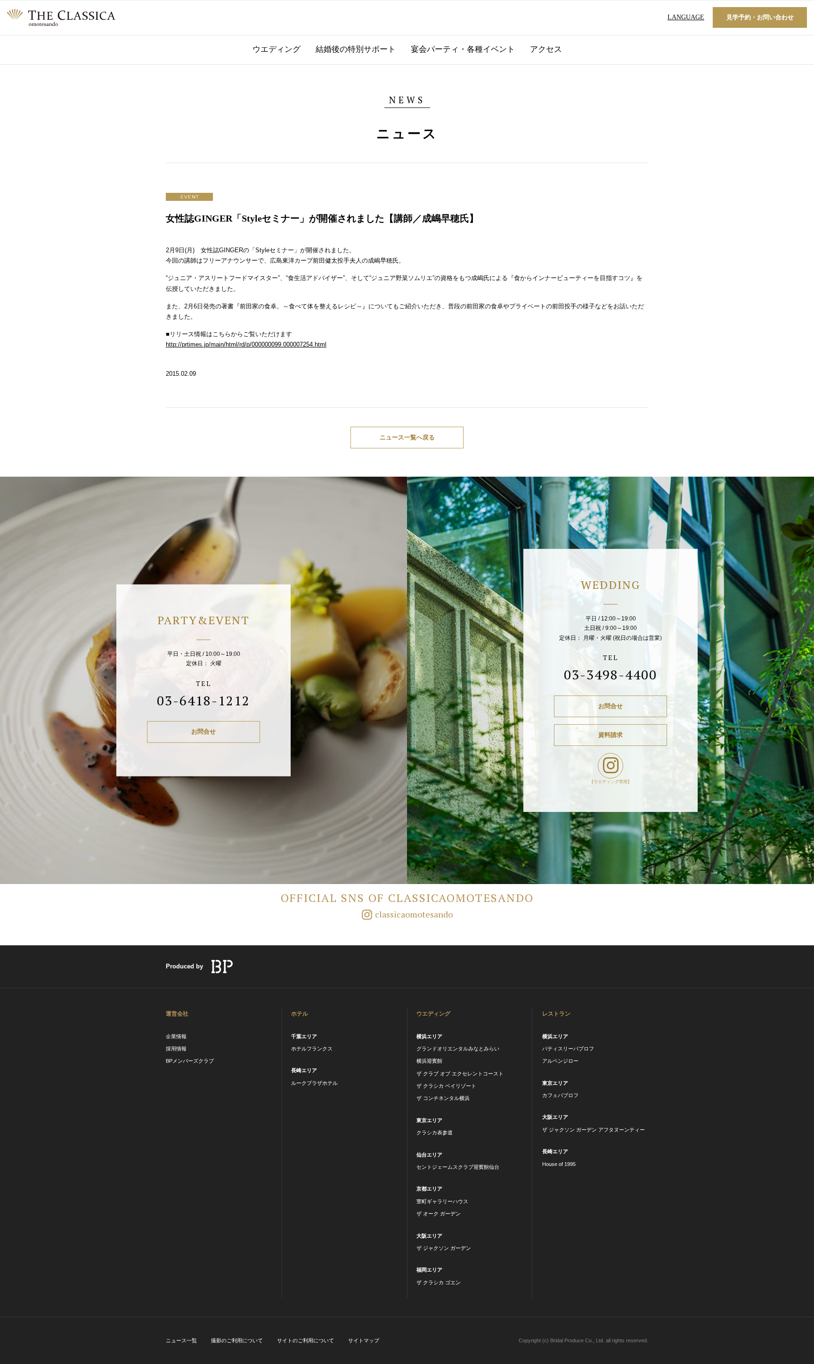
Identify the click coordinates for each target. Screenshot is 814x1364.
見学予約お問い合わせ (760, 17)
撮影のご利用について (237, 1340)
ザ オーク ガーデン (438, 1213)
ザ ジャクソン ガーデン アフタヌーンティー (593, 1130)
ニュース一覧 (181, 1340)
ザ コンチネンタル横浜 (443, 1098)
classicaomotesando (414, 914)
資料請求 (610, 734)
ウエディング (276, 49)
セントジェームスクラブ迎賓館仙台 (457, 1167)
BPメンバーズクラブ (190, 1061)
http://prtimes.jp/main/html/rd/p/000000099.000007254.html (246, 344)
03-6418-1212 (203, 700)
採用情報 (176, 1048)
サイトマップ (363, 1340)
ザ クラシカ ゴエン (438, 1282)
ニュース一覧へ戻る (407, 437)
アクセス (546, 49)
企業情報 (176, 1036)
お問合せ (203, 732)
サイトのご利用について (305, 1340)
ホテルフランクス (312, 1048)
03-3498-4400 (610, 674)
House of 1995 (559, 1164)
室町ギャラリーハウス (442, 1201)
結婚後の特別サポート (356, 49)
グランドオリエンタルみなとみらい (457, 1048)
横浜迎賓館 (429, 1061)
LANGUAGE (685, 17)
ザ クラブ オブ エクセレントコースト (460, 1073)
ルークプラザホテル (314, 1083)
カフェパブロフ (560, 1095)
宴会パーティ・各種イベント (463, 49)
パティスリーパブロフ (568, 1048)
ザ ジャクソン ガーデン (443, 1248)
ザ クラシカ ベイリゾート (446, 1086)
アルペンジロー (560, 1061)
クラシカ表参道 (434, 1132)
